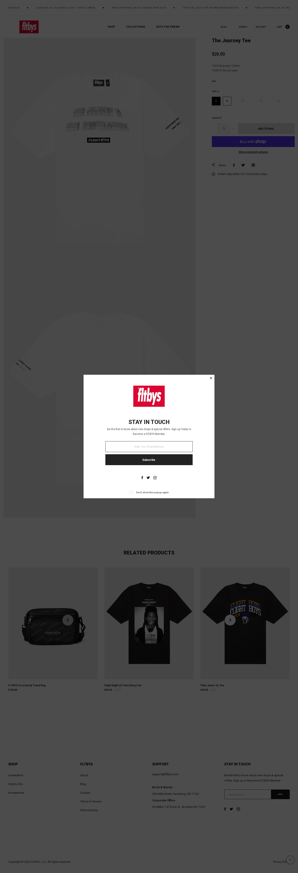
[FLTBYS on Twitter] (148, 478)
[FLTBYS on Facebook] (142, 478)
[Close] (211, 378)
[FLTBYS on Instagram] (155, 478)
